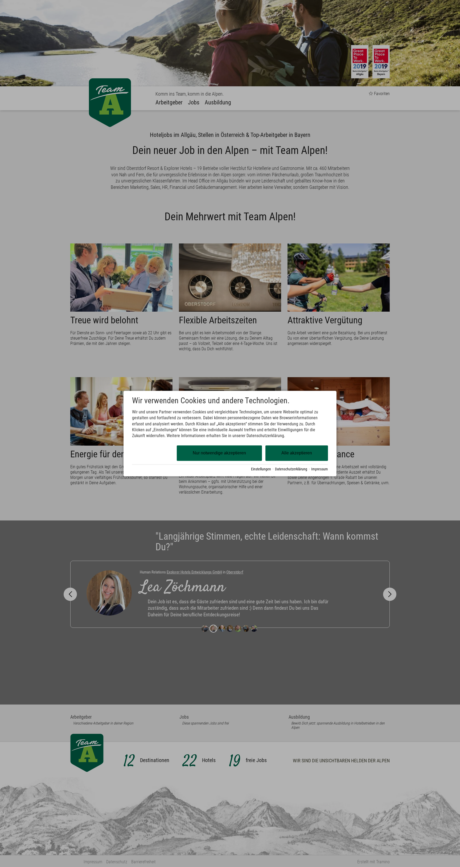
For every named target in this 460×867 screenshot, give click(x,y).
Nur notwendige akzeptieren (219, 453)
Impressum (319, 469)
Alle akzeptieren (296, 453)
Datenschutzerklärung (291, 469)
